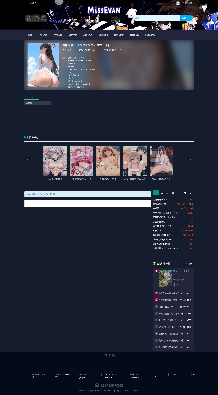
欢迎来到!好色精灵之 (168, 333)
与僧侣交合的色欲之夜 (169, 313)
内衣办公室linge (166, 306)
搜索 (184, 17)
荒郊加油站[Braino (161, 243)
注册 (190, 3)
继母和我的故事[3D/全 (163, 239)
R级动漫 (43, 34)
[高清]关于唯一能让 (167, 326)
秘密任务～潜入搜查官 (169, 293)
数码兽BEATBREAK (162, 234)
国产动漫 (119, 34)
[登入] (40, 194)
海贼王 (156, 208)
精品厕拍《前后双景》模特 (165, 212)
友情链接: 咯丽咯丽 (63, 374)
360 (174, 374)
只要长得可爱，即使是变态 (165, 217)
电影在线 (150, 34)
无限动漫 (87, 34)
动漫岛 (36, 18)
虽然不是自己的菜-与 (168, 347)
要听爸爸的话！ (160, 199)
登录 (184, 3)
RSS (193, 374)
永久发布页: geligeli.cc (84, 374)
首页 (30, 34)
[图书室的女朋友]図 (167, 320)
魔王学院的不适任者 (162, 226)
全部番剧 (32, 3)
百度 (155, 374)
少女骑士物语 (159, 221)
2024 (111, 50)
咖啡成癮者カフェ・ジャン (165, 248)
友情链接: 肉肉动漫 (40, 374)
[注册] (34, 194)
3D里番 (73, 34)
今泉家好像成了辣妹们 (169, 299)
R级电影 (134, 34)
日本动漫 (103, 34)
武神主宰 (157, 230)
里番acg (58, 34)
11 (118, 50)
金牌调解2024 (159, 203)
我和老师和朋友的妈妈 (169, 340)
